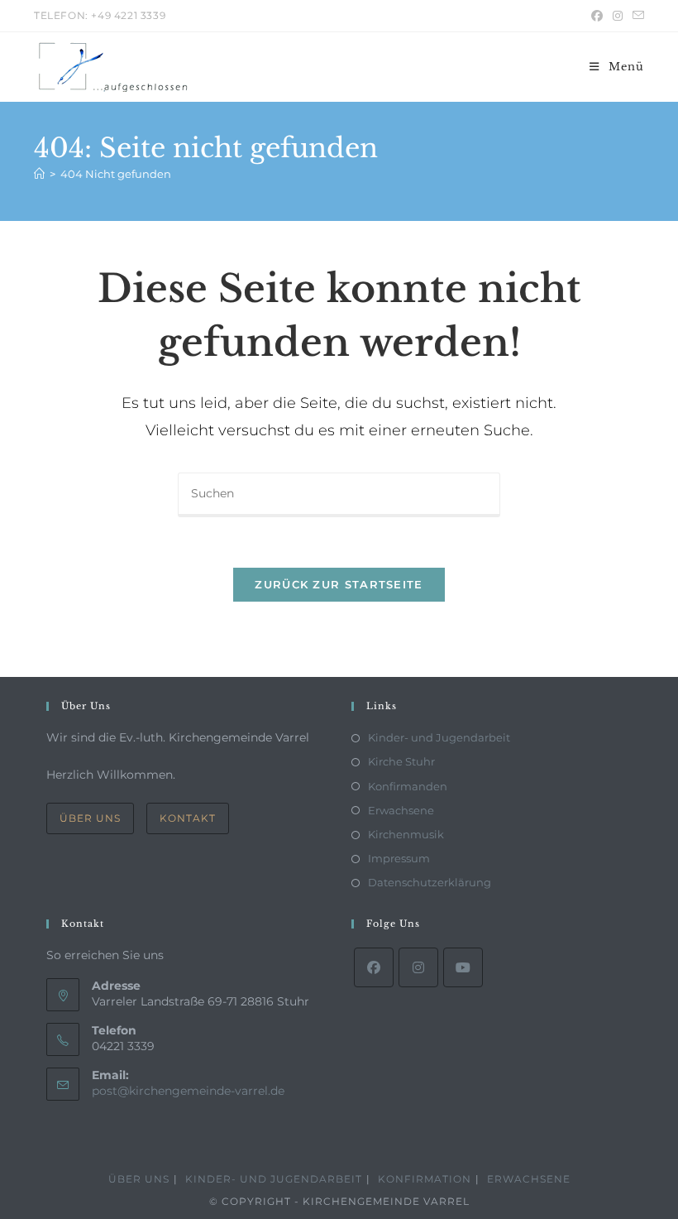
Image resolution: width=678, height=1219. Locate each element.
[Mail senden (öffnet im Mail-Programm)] (636, 15)
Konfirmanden (407, 786)
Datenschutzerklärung (429, 882)
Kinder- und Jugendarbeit (439, 737)
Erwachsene (401, 810)
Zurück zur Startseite (339, 584)
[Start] (39, 173)
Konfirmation (424, 1179)
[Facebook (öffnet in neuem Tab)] (597, 15)
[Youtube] (463, 967)
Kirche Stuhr (401, 761)
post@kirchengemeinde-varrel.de (188, 1090)
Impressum (399, 858)
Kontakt (188, 818)
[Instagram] (418, 967)
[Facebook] (374, 967)
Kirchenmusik (406, 834)
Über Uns (90, 818)
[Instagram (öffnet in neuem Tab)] (618, 15)
